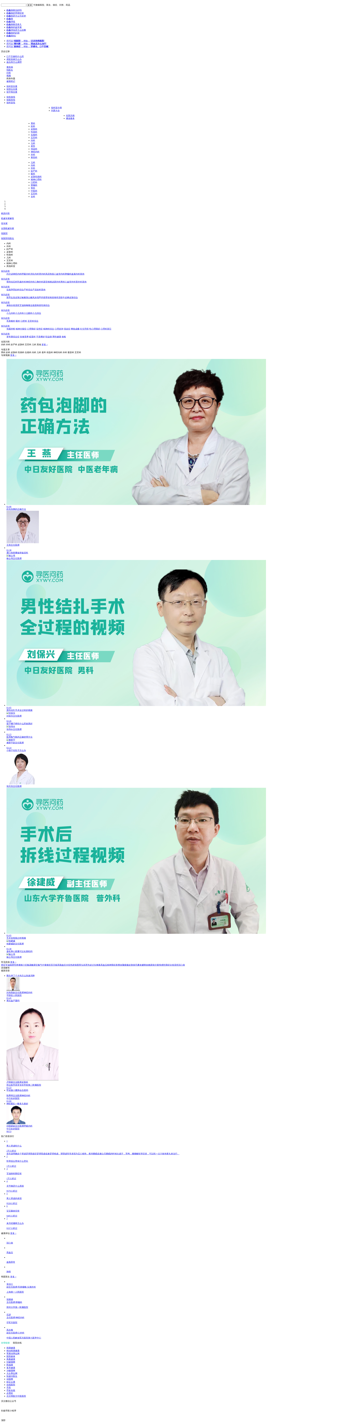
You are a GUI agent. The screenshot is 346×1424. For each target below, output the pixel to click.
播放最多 (70, 118)
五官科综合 (33, 321)
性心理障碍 (94, 329)
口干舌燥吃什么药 (15, 56)
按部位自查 (11, 89)
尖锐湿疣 (15, 305)
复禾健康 (10, 1368)
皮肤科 (34, 129)
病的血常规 (14, 27)
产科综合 (28, 290)
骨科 (33, 188)
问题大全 (55, 110)
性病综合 (45, 305)
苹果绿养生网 (12, 1353)
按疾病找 (10, 97)
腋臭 (26, 297)
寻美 (8, 1387)
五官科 (34, 137)
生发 (13, 297)
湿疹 (60, 297)
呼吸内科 (26, 274)
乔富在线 (10, 1390)
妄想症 (39, 329)
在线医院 (10, 1385)
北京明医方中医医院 (16, 1396)
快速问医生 (11, 1376)
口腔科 (34, 182)
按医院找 (10, 100)
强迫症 (67, 329)
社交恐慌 (84, 329)
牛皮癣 (66, 297)
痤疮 (56, 297)
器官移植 (47, 282)
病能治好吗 (14, 10)
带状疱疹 (49, 297)
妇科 (33, 126)
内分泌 (9, 274)
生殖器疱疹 (35, 305)
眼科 (33, 174)
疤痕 (43, 297)
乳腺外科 (21, 282)
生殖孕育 (10, 290)
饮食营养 (24, 337)
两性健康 (56, 337)
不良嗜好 (40, 337)
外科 (33, 154)
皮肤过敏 (19, 297)
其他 (82, 274)
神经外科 (30, 282)
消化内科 (34, 274)
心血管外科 (70, 282)
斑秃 (8, 297)
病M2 (11, 36)
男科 (33, 123)
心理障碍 (31, 329)
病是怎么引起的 (16, 16)
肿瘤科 (34, 185)
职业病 (48, 337)
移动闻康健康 (12, 1351)
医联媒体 (10, 1356)
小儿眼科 (28, 313)
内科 (33, 140)
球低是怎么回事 (16, 30)
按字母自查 (11, 92)
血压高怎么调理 (14, 62)
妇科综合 (19, 290)
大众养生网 (11, 1373)
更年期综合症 (12, 337)
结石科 (14, 282)
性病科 (34, 132)
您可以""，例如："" (25, 41)
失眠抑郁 (10, 329)
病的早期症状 (15, 13)
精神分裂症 (21, 329)
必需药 (9, 1393)
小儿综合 (36, 313)
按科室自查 (11, 86)
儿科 (33, 143)
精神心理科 (36, 179)
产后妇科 (36, 290)
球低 (10, 21)
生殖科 (34, 135)
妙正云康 (10, 1382)
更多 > (45, 344)
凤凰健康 (10, 1359)
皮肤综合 (73, 297)
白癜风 (31, 297)
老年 (33, 146)
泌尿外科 (56, 282)
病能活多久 (14, 24)
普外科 (79, 282)
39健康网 (10, 1370)
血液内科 (75, 274)
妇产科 (34, 171)
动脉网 (9, 1379)
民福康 (9, 1365)
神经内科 (35, 152)
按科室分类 (56, 108)
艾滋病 (22, 305)
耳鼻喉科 (10, 321)
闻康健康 (10, 1348)
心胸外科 (39, 282)
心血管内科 (59, 274)
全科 (33, 196)
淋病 (8, 305)
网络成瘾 (75, 329)
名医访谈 (70, 115)
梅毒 (28, 305)
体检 (64, 337)
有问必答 (5, 271)
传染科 (34, 149)
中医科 (34, 191)
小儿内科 (10, 313)
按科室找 (10, 103)
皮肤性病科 (36, 176)
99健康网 (10, 1362)
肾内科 (42, 274)
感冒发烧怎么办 (14, 59)
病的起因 (12, 33)
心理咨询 (59, 329)
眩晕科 (32, 337)
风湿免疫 (49, 274)
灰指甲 (38, 297)
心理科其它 (106, 329)
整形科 (34, 157)
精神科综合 (48, 329)
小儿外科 (19, 313)
